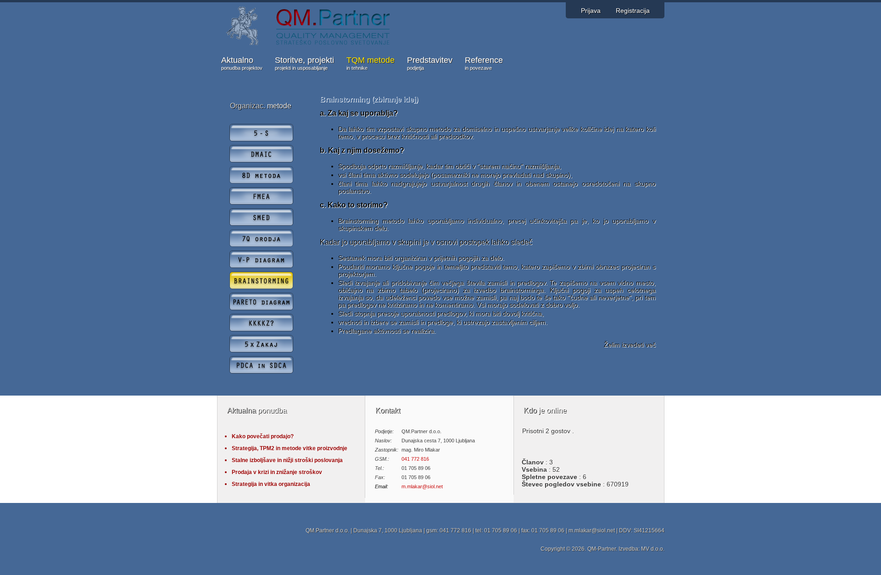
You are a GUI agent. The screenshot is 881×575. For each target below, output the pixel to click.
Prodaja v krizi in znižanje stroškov (277, 472)
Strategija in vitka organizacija (271, 484)
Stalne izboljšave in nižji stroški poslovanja (287, 460)
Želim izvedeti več (630, 344)
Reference (484, 63)
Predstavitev (429, 63)
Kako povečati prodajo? (263, 436)
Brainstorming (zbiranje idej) (369, 99)
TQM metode (370, 63)
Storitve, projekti (304, 63)
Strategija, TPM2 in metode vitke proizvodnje (289, 448)
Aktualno (241, 63)
